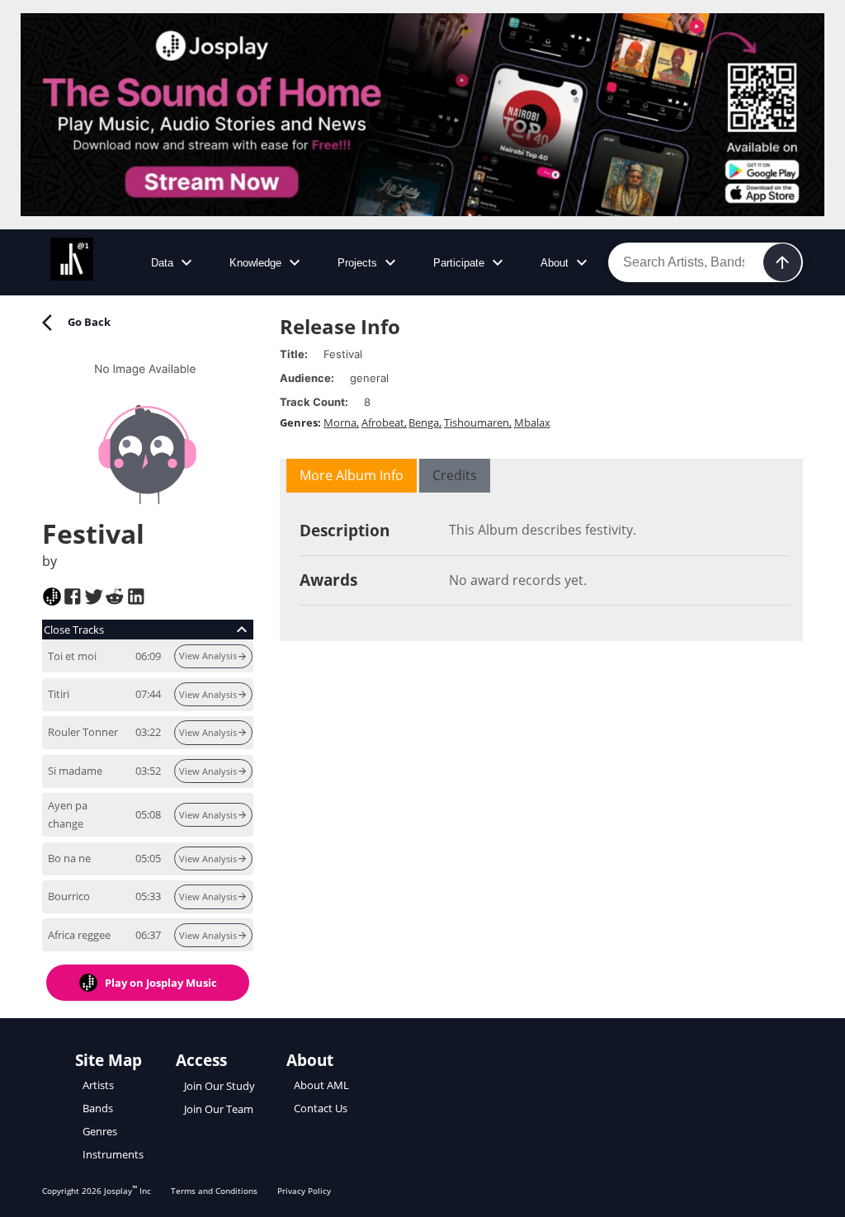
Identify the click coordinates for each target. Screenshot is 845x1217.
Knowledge (255, 263)
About (555, 263)
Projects (357, 263)
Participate (458, 263)
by (49, 561)
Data (162, 263)
